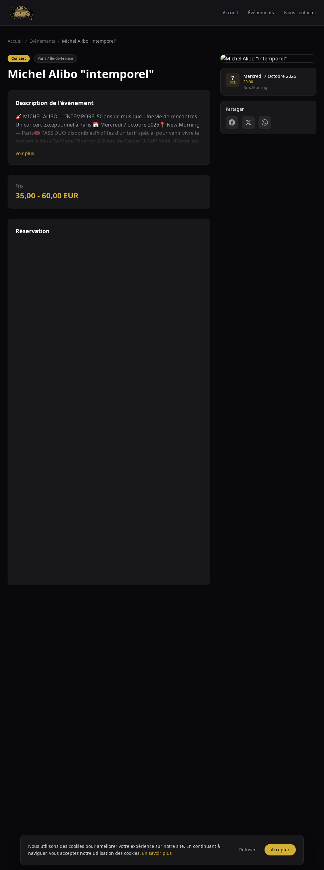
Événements (261, 12)
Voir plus (25, 153)
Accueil (230, 12)
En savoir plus (157, 853)
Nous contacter (300, 12)
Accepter (280, 850)
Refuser (247, 850)
